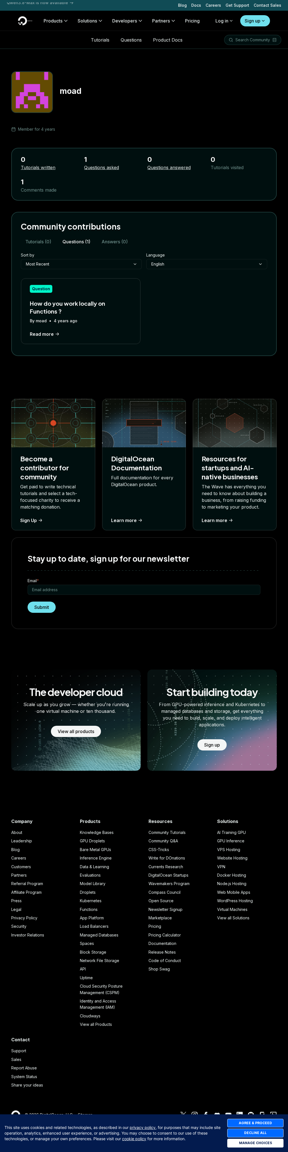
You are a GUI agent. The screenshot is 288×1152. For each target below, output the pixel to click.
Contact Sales (267, 5)
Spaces (87, 943)
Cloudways (90, 1015)
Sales (16, 1059)
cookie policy (134, 1138)
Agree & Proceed (255, 1123)
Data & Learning (94, 866)
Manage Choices (255, 1143)
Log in (221, 21)
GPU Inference (230, 840)
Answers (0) (115, 241)
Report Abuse (24, 1067)
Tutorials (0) (38, 241)
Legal (16, 909)
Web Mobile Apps (233, 892)
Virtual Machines (232, 909)
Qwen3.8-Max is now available (37, 5)
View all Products (96, 1024)
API (83, 969)
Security (18, 926)
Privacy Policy (24, 917)
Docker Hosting (231, 875)
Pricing (154, 926)
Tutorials (100, 40)
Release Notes (162, 952)
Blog (182, 5)
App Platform (92, 917)
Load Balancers (94, 926)
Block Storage (93, 952)
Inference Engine (96, 858)
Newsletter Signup (165, 909)
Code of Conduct (164, 960)
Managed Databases (99, 935)
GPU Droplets (92, 840)
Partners (19, 875)
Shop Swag (159, 969)
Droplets (88, 892)
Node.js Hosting (231, 883)
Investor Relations (27, 935)
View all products (76, 731)
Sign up (252, 21)
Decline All (255, 1133)
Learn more (124, 520)
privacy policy (143, 1127)
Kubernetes (91, 900)
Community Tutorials (167, 832)
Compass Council (164, 892)
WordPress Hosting (235, 900)
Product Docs (168, 40)
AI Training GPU (231, 832)
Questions (131, 40)
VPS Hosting (228, 849)
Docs (196, 5)
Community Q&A (163, 840)
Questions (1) (76, 241)
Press (16, 900)
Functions (89, 909)
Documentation (162, 943)
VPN (221, 866)
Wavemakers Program (169, 883)
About (16, 832)
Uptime (86, 977)
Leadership (21, 840)
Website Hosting (232, 858)
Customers (21, 866)
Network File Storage (99, 960)
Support (18, 1050)
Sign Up (28, 520)
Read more (42, 334)
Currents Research (165, 866)
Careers (213, 5)
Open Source (161, 900)
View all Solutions (233, 917)
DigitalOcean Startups (168, 875)
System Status (24, 1076)
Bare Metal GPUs (95, 849)
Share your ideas (27, 1085)
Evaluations (90, 875)
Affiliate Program (26, 892)
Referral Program (27, 883)
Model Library (92, 883)
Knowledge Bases (97, 832)
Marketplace (160, 917)
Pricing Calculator (164, 935)
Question (41, 288)
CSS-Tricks (158, 849)
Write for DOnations (166, 858)
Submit (41, 607)
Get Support (237, 5)
